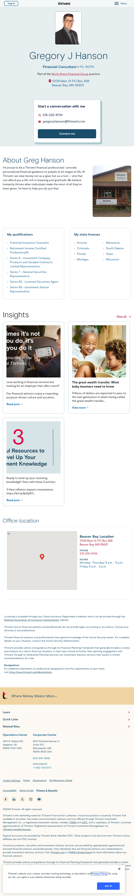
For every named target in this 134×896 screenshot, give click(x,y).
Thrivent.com (57, 852)
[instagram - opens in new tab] (30, 799)
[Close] (119, 869)
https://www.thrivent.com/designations (30, 672)
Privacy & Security (47, 790)
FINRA (72, 822)
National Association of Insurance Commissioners (31, 620)
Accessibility (10, 790)
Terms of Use (26, 790)
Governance (39, 780)
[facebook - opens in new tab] (5, 799)
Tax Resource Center (60, 780)
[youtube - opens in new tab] (39, 799)
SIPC (85, 822)
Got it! (108, 886)
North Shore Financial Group (70, 74)
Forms (26, 780)
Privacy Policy (99, 873)
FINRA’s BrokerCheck (80, 852)
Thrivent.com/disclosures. (17, 829)
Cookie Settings (11, 780)
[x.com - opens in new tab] (22, 799)
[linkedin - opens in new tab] (14, 799)
